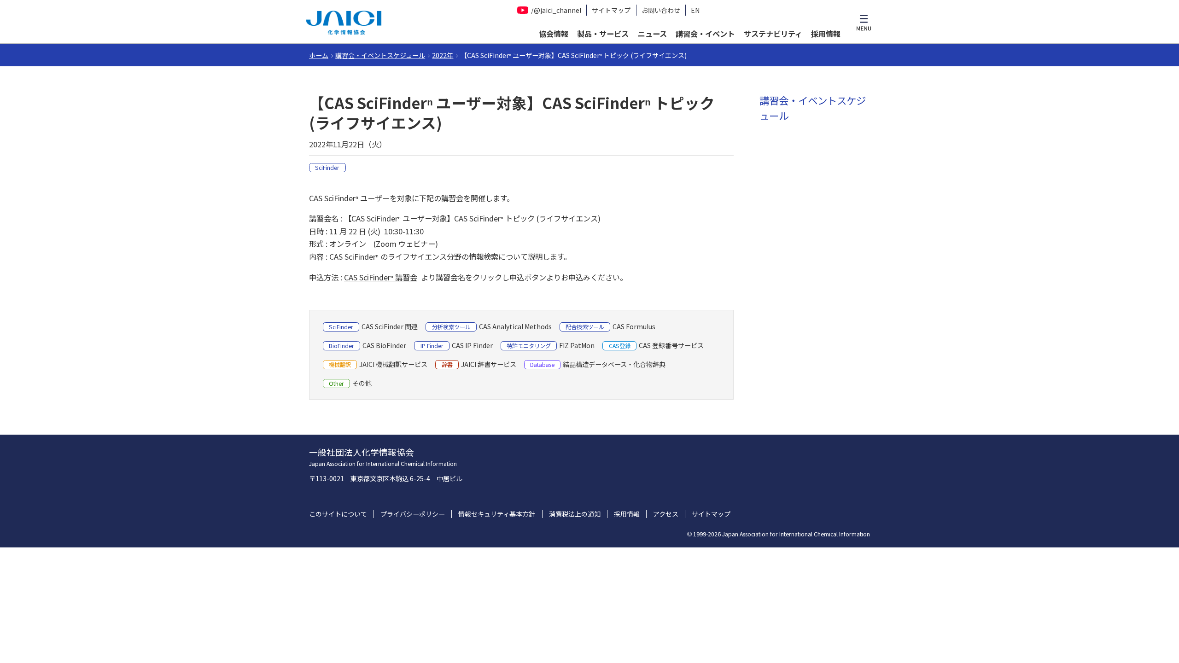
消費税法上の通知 (575, 514)
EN (695, 10)
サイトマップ (611, 10)
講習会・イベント (705, 33)
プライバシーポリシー (412, 514)
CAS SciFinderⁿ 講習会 (380, 277)
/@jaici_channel (556, 10)
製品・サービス (603, 33)
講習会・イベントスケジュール (380, 55)
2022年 (442, 55)
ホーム (318, 55)
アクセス (665, 514)
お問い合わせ (661, 10)
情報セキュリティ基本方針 (496, 514)
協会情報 (553, 33)
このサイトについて (338, 514)
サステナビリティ (773, 33)
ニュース (652, 33)
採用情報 (825, 33)
